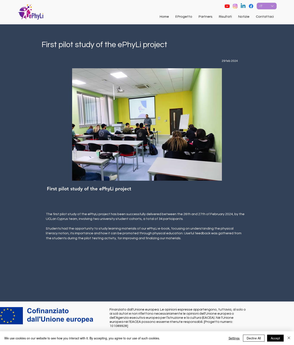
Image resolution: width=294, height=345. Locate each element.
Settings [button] (234, 338)
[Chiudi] (288, 338)
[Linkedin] (243, 6)
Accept (275, 338)
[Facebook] (251, 6)
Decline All (254, 338)
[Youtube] (227, 6)
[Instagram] (235, 6)
